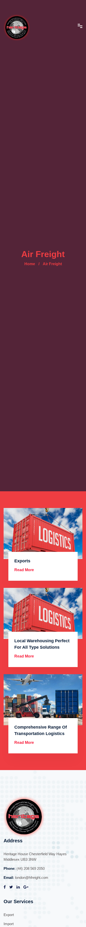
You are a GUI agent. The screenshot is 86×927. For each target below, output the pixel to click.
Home (29, 264)
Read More (24, 570)
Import (9, 924)
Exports (22, 561)
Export (9, 915)
